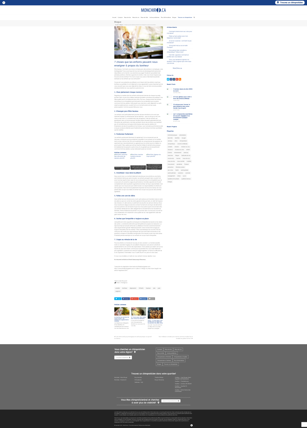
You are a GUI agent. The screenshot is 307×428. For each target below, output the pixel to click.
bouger (184, 138)
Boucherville (138, 377)
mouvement (171, 164)
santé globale (184, 170)
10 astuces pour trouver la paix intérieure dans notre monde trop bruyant (181, 106)
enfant (188, 149)
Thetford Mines (159, 377)
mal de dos (171, 158)
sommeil (187, 173)
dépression (133, 288)
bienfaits (177, 138)
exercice (186, 152)
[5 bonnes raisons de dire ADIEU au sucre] (169, 90)
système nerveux (186, 178)
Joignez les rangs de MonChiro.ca (170, 400)
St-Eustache (138, 380)
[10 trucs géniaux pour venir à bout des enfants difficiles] (169, 98)
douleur (177, 146)
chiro (176, 141)
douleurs (170, 149)
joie (154, 288)
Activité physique (172, 135)
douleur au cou (185, 146)
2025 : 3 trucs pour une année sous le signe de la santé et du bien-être (155, 322)
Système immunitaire (173, 178)
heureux (148, 288)
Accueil (116, 24)
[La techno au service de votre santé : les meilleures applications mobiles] (121, 311)
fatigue (177, 155)
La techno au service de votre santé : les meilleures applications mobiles (121, 319)
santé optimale (172, 173)
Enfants (141, 288)
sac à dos (170, 170)
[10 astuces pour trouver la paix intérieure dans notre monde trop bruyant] (169, 106)
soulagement (171, 176)
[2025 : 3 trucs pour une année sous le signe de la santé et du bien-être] (155, 313)
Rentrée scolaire (180, 167)
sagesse (117, 291)
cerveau (170, 141)
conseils (170, 146)
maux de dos (171, 161)
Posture (186, 164)
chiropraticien (183, 141)
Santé (176, 170)
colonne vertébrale (182, 143)
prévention (170, 167)
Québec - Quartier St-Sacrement (181, 386)
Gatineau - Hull (139, 382)
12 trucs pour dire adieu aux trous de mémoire (138, 317)
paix (159, 288)
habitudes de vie (185, 155)
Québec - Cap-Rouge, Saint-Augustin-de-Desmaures (183, 378)
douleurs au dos (179, 149)
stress (178, 176)
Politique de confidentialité (144, 425)
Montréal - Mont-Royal (120, 377)
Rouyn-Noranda (159, 380)
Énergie (170, 181)
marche (178, 158)
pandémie (179, 164)
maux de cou (186, 158)
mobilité (189, 161)
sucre (184, 176)
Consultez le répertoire (122, 357)
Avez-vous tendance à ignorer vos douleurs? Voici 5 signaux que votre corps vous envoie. (179, 61)
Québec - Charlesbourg (182, 381)
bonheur (124, 288)
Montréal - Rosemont (120, 380)
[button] (118, 298)
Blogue (121, 24)
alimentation (182, 135)
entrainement (177, 152)
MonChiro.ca (177, 68)
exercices (170, 155)
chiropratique (171, 143)
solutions (180, 173)
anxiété (117, 288)
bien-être (170, 138)
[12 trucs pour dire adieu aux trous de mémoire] (138, 311)
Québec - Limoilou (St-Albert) (183, 383)
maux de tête (180, 161)
